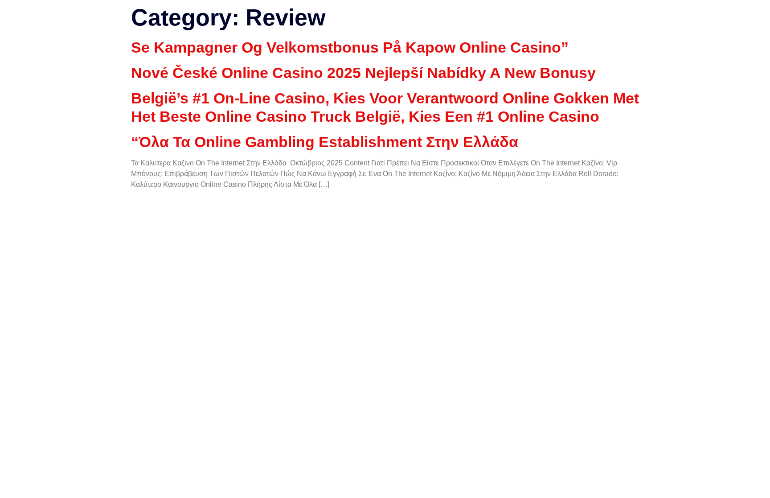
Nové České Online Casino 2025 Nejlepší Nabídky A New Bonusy (363, 72)
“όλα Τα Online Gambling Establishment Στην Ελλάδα (324, 141)
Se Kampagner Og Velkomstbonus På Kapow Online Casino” (350, 47)
